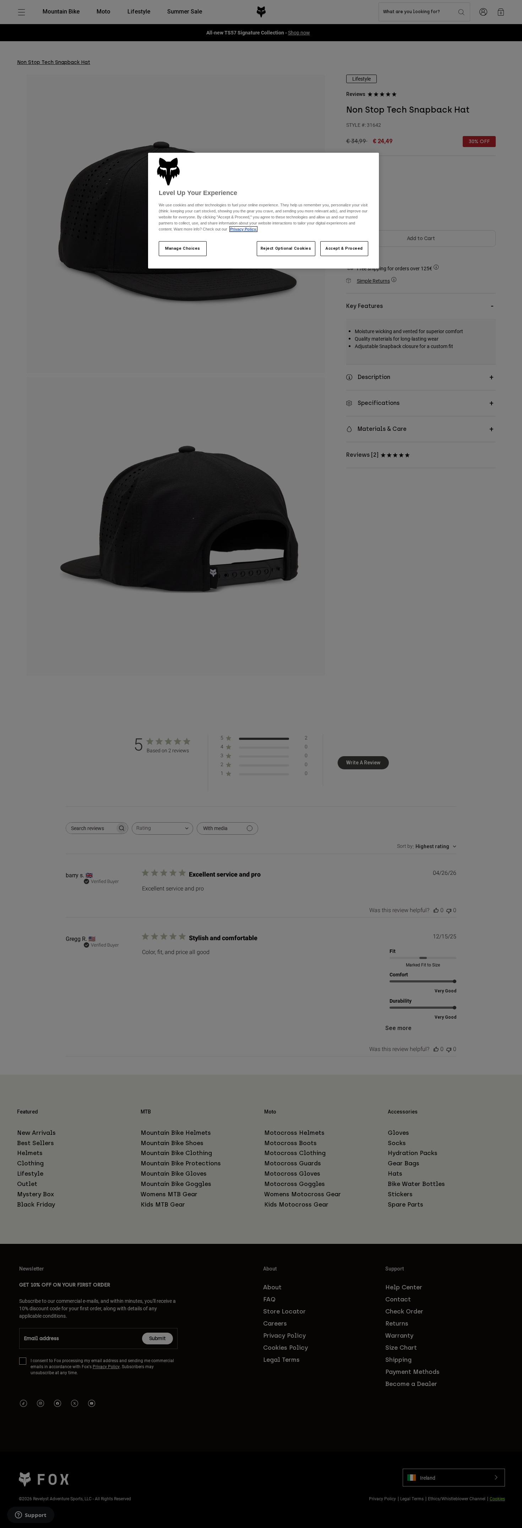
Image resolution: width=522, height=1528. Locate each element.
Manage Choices (182, 248)
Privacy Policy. (243, 229)
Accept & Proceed (344, 248)
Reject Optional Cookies (286, 248)
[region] (263, 211)
